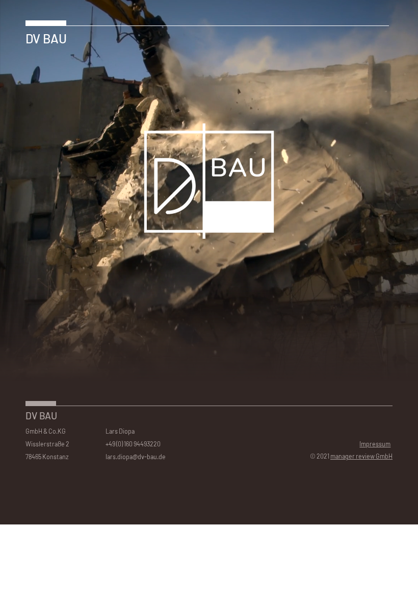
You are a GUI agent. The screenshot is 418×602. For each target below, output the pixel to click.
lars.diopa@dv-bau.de (136, 456)
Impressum (374, 443)
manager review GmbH (361, 456)
